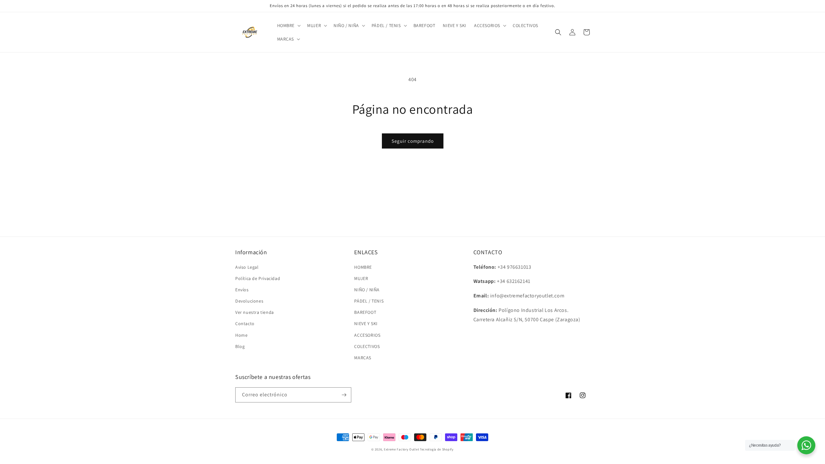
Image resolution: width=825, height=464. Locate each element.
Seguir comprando (413, 141)
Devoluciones (249, 301)
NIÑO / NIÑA (367, 290)
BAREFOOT (365, 312)
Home (241, 335)
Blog (240, 346)
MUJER (361, 278)
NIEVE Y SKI (366, 323)
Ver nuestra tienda (254, 312)
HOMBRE (363, 267)
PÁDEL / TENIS (368, 301)
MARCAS (362, 358)
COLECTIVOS (367, 346)
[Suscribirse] (344, 394)
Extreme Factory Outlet (401, 449)
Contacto (245, 323)
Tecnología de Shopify (437, 449)
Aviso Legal (247, 267)
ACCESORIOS (367, 335)
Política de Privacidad (257, 278)
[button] (288, 25)
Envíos (242, 290)
